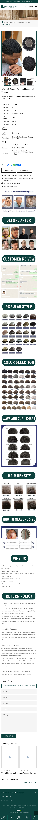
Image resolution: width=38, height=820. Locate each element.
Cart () (30, 6)
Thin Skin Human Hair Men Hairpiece (10, 773)
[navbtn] (36, 6)
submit (8, 736)
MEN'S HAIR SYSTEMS (23, 22)
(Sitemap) (26, 812)
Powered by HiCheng (15, 812)
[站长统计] (19, 810)
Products (12, 22)
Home (6, 22)
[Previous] (2, 81)
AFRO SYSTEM (6, 24)
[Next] (35, 81)
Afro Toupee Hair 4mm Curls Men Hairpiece (28, 773)
